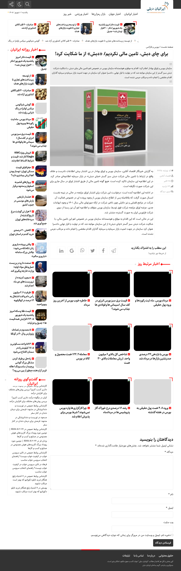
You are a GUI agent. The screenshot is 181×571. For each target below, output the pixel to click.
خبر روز (67, 14)
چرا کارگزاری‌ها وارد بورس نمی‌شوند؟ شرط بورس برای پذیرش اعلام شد (74, 412)
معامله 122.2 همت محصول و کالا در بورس (72, 356)
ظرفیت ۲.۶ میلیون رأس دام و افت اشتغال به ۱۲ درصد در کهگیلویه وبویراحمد (28, 298)
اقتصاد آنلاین (165, 176)
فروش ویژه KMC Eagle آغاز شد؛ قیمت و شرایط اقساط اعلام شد (22, 156)
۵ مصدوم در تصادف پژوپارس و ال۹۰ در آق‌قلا (22, 332)
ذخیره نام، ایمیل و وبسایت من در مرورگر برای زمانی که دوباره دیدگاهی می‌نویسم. (130, 535)
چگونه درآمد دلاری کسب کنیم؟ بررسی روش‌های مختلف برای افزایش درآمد (28, 389)
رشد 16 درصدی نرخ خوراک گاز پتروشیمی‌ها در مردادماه (112, 410)
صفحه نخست (167, 47)
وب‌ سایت (168, 522)
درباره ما (151, 556)
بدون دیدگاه (165, 191)
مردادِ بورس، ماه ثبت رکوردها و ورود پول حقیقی (153, 302)
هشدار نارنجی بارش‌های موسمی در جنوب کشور (24, 201)
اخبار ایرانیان (131, 14)
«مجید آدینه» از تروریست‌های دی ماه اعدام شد (24, 282)
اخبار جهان (115, 14)
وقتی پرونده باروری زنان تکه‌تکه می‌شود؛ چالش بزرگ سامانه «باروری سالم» (29, 250)
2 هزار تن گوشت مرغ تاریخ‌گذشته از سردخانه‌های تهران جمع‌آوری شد (29, 217)
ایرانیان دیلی (146, 565)
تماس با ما (139, 556)
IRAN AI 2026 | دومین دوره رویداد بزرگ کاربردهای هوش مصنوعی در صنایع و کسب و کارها (28, 432)
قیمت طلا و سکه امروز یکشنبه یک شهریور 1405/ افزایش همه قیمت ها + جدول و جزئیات (28, 317)
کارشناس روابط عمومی (37, 406)
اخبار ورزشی (81, 14)
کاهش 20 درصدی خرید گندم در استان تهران (21, 232)
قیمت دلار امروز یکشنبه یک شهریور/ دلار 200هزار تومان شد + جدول (110, 28)
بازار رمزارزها (98, 14)
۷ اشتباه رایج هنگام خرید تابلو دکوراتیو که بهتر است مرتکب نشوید (29, 479)
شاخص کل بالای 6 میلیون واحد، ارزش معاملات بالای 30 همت (114, 358)
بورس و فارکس (152, 47)
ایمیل (169, 508)
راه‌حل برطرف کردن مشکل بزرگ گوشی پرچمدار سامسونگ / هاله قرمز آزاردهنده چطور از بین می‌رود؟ (28, 364)
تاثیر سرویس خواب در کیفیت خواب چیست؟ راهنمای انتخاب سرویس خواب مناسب (29, 456)
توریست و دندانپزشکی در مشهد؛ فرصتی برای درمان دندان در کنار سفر (28, 409)
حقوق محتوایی (166, 556)
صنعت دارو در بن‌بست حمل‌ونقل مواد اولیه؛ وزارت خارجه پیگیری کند (21, 267)
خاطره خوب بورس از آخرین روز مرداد (71, 302)
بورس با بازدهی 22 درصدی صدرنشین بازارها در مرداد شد (155, 356)
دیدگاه (169, 452)
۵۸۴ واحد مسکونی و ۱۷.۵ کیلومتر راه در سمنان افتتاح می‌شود (22, 348)
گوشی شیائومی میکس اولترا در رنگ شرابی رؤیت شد (26, 41)
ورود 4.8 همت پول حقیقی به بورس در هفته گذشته (154, 410)
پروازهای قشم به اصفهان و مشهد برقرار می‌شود (23, 186)
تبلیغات (126, 556)
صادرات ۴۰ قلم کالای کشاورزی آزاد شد (25, 26)
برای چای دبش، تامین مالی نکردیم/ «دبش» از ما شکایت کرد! (111, 54)
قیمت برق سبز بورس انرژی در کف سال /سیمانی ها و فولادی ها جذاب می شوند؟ (112, 305)
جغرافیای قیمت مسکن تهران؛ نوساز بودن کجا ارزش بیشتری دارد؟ (21, 171)
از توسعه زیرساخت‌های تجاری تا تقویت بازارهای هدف (67, 28)
